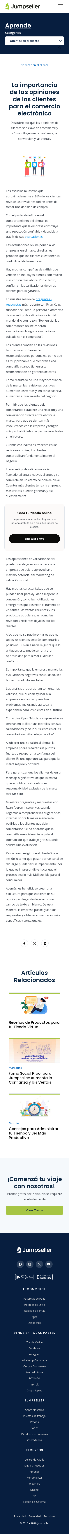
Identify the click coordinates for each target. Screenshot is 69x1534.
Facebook (34, 1348)
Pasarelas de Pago (34, 1298)
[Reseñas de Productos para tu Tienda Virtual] (34, 1004)
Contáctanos (34, 1440)
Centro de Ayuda (34, 1459)
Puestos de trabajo (34, 1416)
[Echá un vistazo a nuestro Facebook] (20, 1264)
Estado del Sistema (34, 1502)
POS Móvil (34, 1378)
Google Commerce (34, 1366)
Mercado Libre (34, 1372)
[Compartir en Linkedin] (45, 943)
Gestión (14, 1123)
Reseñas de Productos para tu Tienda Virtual (34, 1024)
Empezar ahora (34, 538)
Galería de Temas (34, 1310)
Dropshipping (34, 1390)
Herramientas (35, 1477)
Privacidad (20, 1516)
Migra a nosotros (34, 1465)
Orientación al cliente (24, 41)
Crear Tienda (34, 1210)
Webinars (34, 1483)
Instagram (34, 1354)
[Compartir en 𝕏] (34, 943)
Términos (49, 1516)
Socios (34, 1428)
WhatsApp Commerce (34, 1360)
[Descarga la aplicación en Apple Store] (45, 1277)
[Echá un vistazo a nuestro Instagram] (29, 1264)
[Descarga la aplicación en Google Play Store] (24, 1277)
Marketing (15, 1067)
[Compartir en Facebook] (24, 943)
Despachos (34, 1322)
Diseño (34, 1489)
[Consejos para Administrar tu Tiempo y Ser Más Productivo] (34, 1105)
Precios (34, 1422)
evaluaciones (34, 237)
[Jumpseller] (34, 1250)
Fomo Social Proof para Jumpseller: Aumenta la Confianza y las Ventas (30, 1078)
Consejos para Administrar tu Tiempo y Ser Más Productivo (33, 1133)
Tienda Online (34, 1342)
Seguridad (35, 1516)
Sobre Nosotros (34, 1410)
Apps (35, 1317)
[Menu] (60, 6)
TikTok (35, 1384)
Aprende (35, 1471)
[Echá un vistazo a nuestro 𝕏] (39, 1264)
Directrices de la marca (34, 1434)
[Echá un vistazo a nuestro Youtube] (49, 1264)
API (34, 1495)
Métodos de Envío (34, 1304)
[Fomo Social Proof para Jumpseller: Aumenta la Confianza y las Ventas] (34, 1050)
